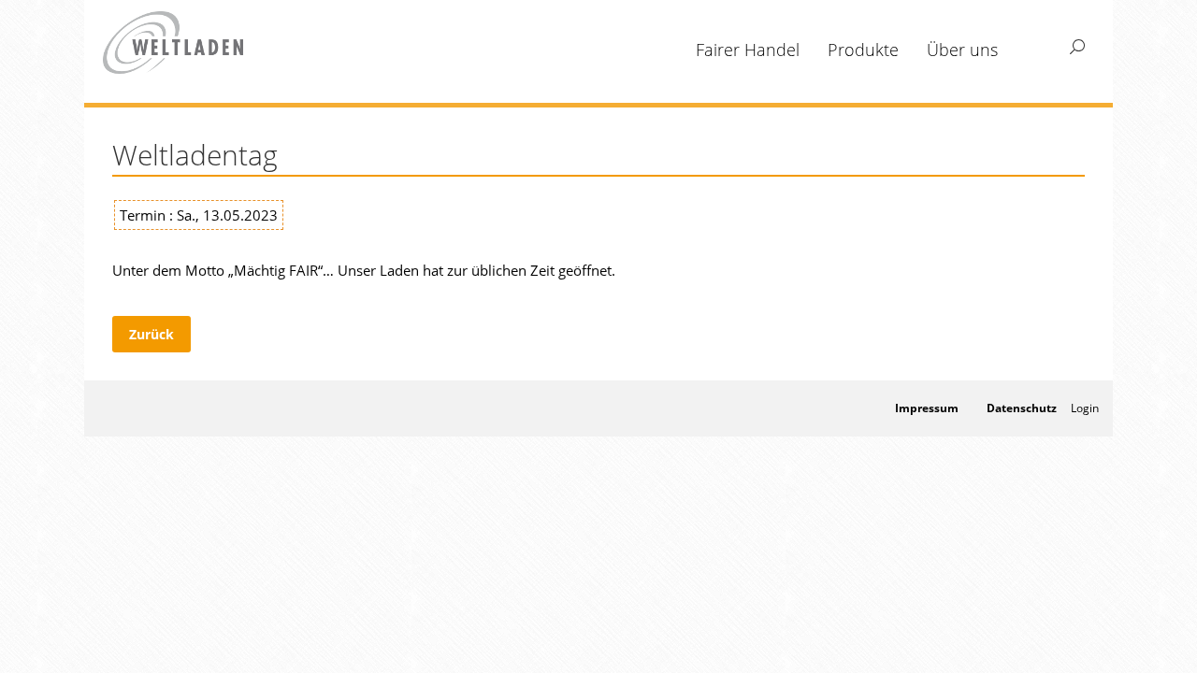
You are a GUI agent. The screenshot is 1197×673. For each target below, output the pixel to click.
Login (1085, 408)
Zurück (151, 334)
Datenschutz (1022, 408)
